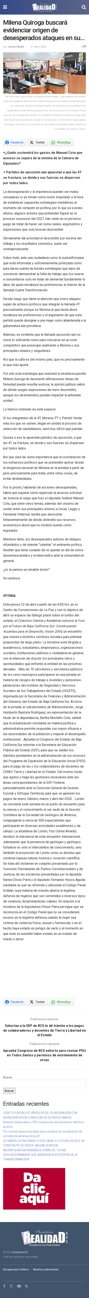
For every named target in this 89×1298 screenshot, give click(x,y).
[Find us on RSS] (26, 1286)
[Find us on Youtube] (19, 1286)
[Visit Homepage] (44, 7)
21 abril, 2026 (38, 46)
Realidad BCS (20, 1252)
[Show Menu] (5, 7)
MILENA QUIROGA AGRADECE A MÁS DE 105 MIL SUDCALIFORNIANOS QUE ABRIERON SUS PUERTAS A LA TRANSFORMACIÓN (40, 1155)
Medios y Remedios (46, 1269)
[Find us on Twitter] (11, 1286)
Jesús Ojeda (16, 46)
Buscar (7, 1077)
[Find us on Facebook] (4, 1286)
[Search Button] (84, 7)
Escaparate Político (16, 1269)
